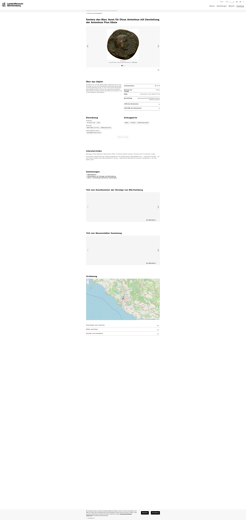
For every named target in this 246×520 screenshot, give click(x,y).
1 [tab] (122, 65)
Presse (221, 1)
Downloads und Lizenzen (95, 325)
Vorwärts (158, 46)
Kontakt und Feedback (94, 333)
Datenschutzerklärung (126, 514)
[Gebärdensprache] (240, 2)
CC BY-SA (134, 62)
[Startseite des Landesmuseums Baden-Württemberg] (13, 5)
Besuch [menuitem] (212, 6)
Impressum (89, 515)
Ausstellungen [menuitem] (222, 6)
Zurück (87, 46)
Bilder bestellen (92, 329)
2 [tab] (124, 65)
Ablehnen (145, 512)
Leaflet (141, 319)
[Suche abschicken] (233, 2)
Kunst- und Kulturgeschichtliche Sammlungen (102, 177)
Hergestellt (89, 120)
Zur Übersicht (150, 220)
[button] (123, 297)
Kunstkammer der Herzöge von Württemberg (102, 176)
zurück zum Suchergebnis (95, 13)
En (243, 1)
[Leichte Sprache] (236, 2)
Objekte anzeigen (123, 137)
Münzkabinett (92, 174)
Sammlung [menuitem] (240, 6)
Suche (227, 1)
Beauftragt (89, 125)
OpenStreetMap (150, 319)
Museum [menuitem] (232, 6)
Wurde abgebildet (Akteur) (92, 130)
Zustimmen (155, 512)
